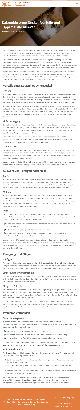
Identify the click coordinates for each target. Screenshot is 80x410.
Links (67, 406)
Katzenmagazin (67, 398)
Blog (72, 406)
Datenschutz (59, 406)
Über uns (59, 404)
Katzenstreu (33, 100)
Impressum (68, 404)
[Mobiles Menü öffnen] (77, 3)
